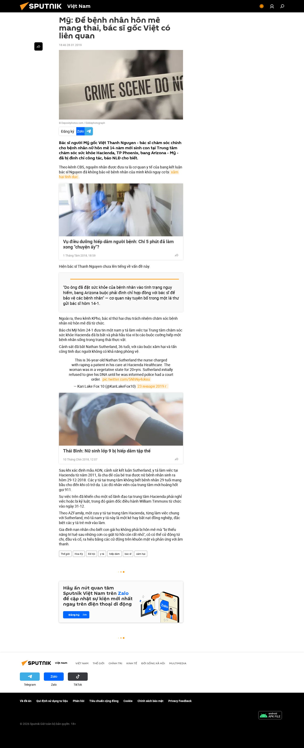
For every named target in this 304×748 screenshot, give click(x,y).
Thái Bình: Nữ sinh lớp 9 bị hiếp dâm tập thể (107, 450)
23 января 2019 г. (153, 386)
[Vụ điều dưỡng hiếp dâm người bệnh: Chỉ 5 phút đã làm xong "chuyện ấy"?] (121, 209)
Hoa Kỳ (79, 553)
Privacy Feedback (179, 701)
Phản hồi (78, 701)
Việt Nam (82, 663)
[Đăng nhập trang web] (272, 6)
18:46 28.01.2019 (70, 45)
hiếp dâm (114, 553)
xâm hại (140, 553)
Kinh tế (131, 663)
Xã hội (91, 553)
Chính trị (115, 663)
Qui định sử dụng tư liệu (52, 701)
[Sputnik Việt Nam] (42, 11)
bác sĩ (128, 553)
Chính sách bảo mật (150, 701)
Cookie (128, 701)
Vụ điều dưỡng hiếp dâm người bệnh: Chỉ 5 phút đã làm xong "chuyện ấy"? (118, 244)
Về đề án (25, 701)
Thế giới (65, 553)
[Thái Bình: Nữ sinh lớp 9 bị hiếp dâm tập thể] (121, 419)
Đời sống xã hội (153, 663)
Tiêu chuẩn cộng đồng (103, 701)
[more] (176, 255)
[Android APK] (270, 715)
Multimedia (177, 663)
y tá (102, 553)
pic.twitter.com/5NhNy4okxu (126, 379)
